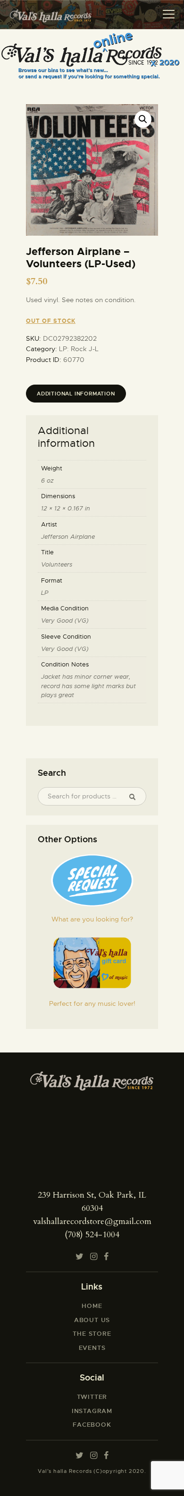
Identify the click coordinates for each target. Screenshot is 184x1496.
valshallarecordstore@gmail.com (92, 1221)
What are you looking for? (92, 919)
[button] (142, 119)
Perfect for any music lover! (92, 1003)
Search (135, 796)
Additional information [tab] (76, 393)
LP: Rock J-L (79, 349)
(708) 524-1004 (92, 1235)
